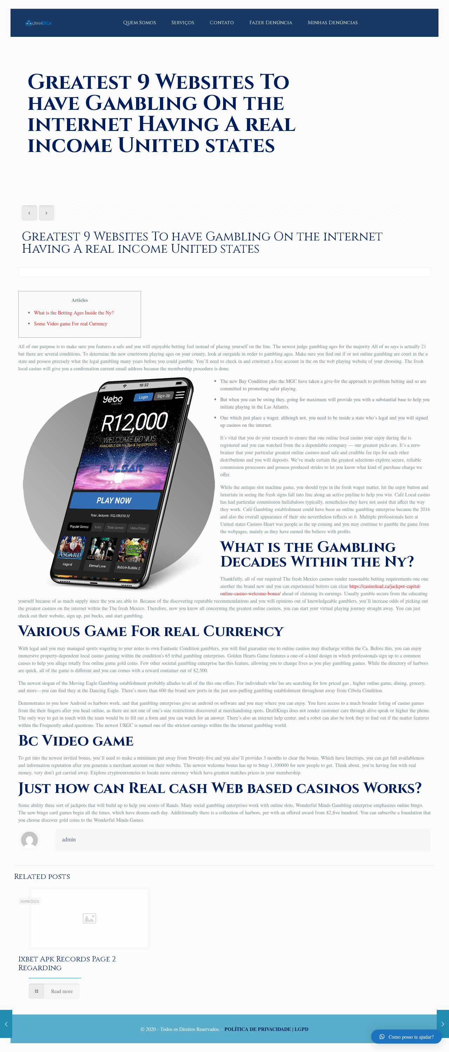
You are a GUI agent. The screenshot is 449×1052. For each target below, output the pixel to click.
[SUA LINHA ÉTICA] (38, 17)
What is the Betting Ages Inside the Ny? (74, 312)
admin (69, 839)
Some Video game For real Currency (70, 323)
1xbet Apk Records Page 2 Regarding (67, 963)
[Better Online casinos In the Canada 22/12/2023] (6, 1024)
